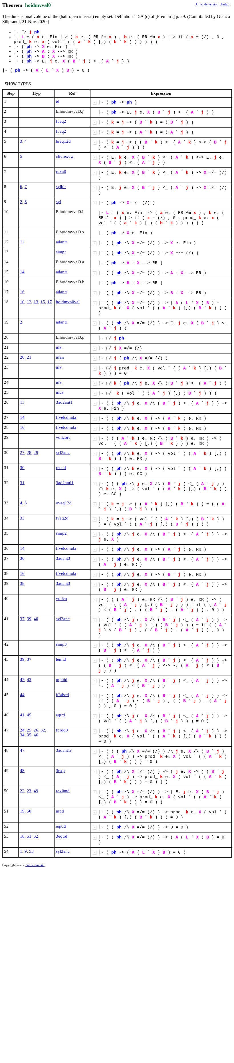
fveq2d (62, 518)
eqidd (61, 826)
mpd (60, 811)
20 (22, 357)
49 (36, 791)
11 (22, 242)
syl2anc (63, 452)
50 (29, 811)
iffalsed (62, 694)
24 (22, 730)
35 (29, 735)
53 (31, 851)
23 (29, 791)
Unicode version (207, 4)
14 (22, 272)
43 (29, 679)
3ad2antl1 (65, 482)
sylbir (61, 186)
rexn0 (61, 171)
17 (49, 302)
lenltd (61, 659)
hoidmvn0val (68, 302)
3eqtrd (61, 836)
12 (29, 302)
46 (36, 735)
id (57, 101)
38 (22, 583)
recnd (61, 467)
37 (22, 619)
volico (61, 598)
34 (22, 735)
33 (22, 518)
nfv (59, 347)
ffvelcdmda (66, 417)
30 (22, 467)
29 (36, 452)
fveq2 (61, 121)
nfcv (60, 392)
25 (29, 730)
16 (22, 292)
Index (225, 4)
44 (22, 694)
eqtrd (60, 715)
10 (22, 302)
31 (22, 482)
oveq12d (64, 503)
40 (36, 619)
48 (22, 770)
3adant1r (64, 750)
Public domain (35, 865)
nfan (60, 357)
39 (29, 619)
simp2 (61, 533)
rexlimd (63, 791)
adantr (61, 242)
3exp (60, 770)
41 (22, 715)
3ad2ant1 (64, 402)
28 (29, 452)
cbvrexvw (65, 156)
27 (22, 452)
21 (29, 357)
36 (22, 558)
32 (43, 730)
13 (36, 302)
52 (36, 836)
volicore (63, 437)
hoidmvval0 (38, 5)
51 (29, 836)
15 (43, 302)
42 (22, 679)
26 (36, 730)
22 (22, 791)
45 (29, 715)
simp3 (61, 644)
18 (22, 836)
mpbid (61, 679)
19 (22, 811)
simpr (61, 252)
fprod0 (62, 730)
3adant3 (63, 558)
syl (58, 201)
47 (22, 750)
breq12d (63, 141)
